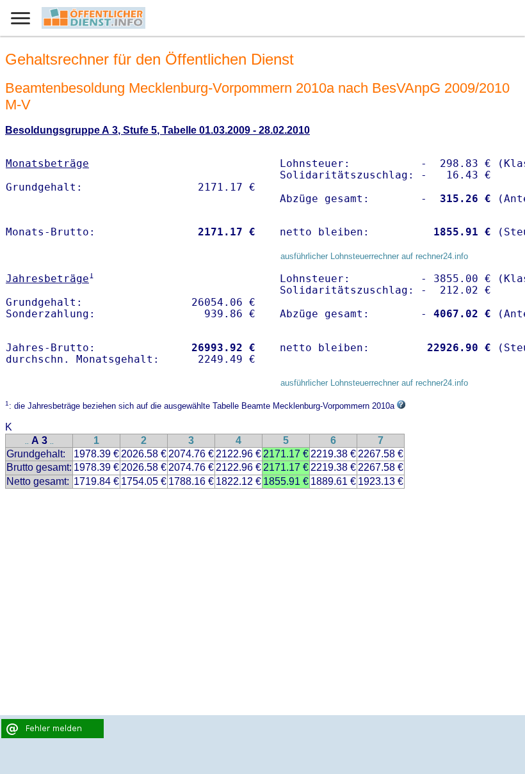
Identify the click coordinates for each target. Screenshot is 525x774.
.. (27, 441)
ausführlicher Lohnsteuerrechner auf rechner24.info (374, 256)
